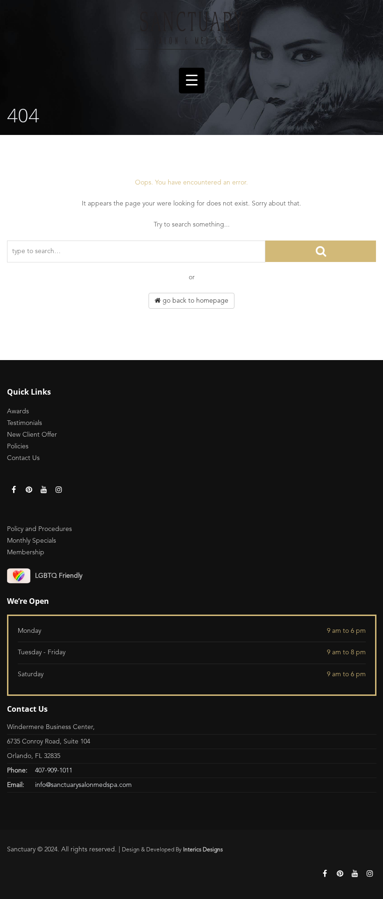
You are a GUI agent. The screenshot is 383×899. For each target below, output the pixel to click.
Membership (25, 552)
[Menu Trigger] (192, 80)
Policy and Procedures (39, 529)
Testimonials (24, 423)
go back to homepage (194, 300)
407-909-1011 (53, 770)
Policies (17, 446)
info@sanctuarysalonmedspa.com (83, 785)
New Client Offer (32, 435)
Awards (18, 411)
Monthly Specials (31, 541)
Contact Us (23, 458)
